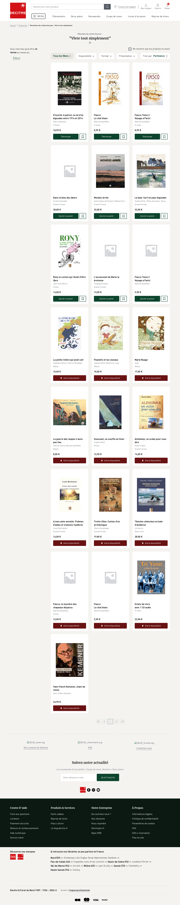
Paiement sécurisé (19, 823)
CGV (134, 828)
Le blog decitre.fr (59, 828)
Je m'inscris (108, 777)
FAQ (90, 747)
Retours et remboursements (24, 828)
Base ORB (96, 833)
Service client (16, 837)
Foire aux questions (19, 814)
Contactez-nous (144, 748)
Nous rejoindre (98, 823)
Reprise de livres (59, 818)
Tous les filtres (61, 56)
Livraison (14, 818)
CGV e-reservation (141, 833)
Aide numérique (18, 833)
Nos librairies (98, 818)
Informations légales (142, 814)
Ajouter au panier (66, 216)
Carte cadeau (57, 814)
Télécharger (66, 136)
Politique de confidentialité (145, 818)
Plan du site (138, 837)
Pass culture (57, 823)
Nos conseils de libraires (36, 747)
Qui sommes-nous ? (101, 814)
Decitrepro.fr (97, 828)
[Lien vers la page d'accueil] (18, 10)
